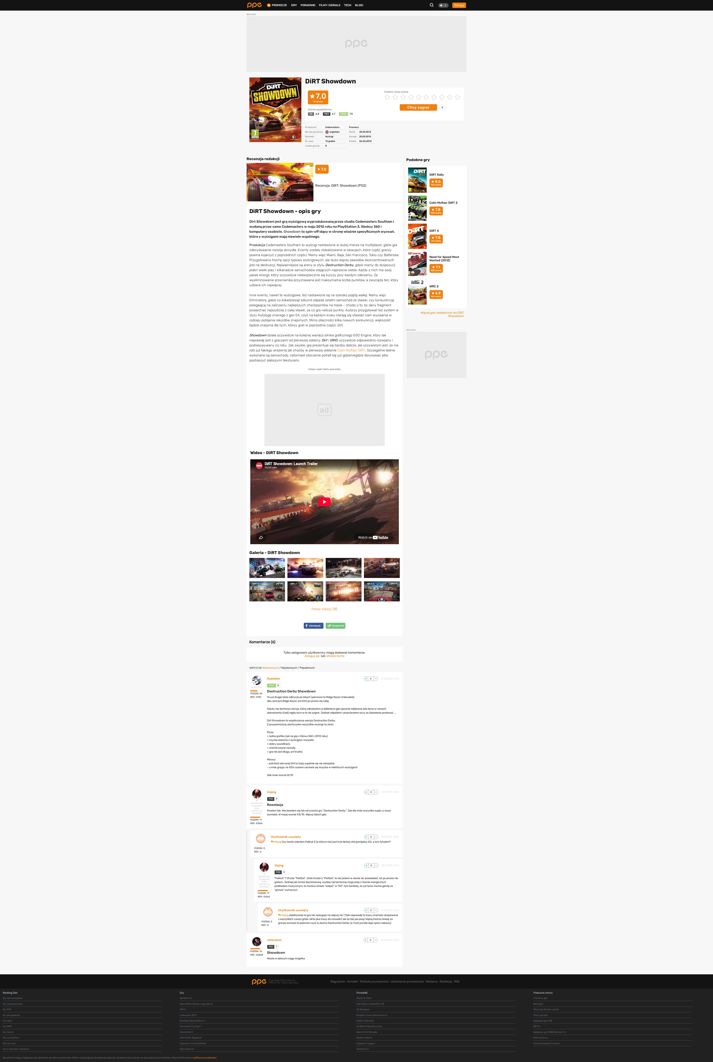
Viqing (271, 792)
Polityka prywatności (374, 981)
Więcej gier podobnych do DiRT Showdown (442, 314)
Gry (294, 5)
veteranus (274, 940)
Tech (347, 5)
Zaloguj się (312, 656)
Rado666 (273, 678)
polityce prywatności (204, 1057)
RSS (457, 981)
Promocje (279, 5)
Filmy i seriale (329, 5)
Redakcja (445, 981)
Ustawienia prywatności (407, 981)
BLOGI (359, 5)
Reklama (432, 981)
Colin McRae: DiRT (351, 350)
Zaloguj (459, 5)
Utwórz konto (335, 656)
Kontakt (352, 981)
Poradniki (308, 5)
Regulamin (338, 981)
